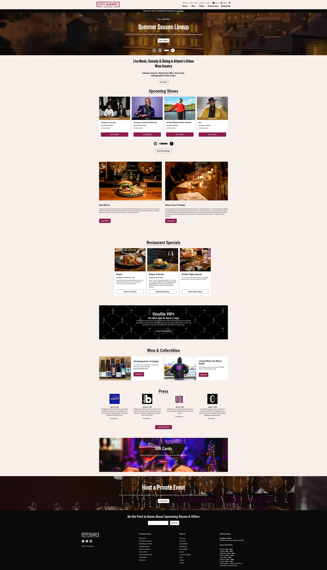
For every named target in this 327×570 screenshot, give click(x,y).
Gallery (181, 560)
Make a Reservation (163, 292)
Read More (113, 418)
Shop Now (138, 374)
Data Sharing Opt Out (145, 554)
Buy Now (204, 375)
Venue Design (183, 549)
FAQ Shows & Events (145, 541)
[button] (185, 6)
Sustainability (183, 544)
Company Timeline (185, 554)
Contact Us (142, 560)
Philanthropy (183, 546)
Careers (181, 563)
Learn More (180, 11)
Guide (191, 3)
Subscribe (174, 523)
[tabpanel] (163, 34)
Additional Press (163, 427)
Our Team (182, 541)
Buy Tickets (163, 40)
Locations (208, 3)
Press (181, 557)
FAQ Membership (144, 546)
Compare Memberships (163, 331)
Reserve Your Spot (130, 292)
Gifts (196, 3)
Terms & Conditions (145, 549)
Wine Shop (185, 3)
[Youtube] (91, 541)
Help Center (142, 538)
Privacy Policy (143, 552)
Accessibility (143, 557)
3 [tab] (167, 50)
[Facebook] (83, 541)
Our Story (201, 3)
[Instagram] (87, 541)
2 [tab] (166, 50)
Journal (181, 552)
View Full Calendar (163, 151)
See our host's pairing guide (141, 368)
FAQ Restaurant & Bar (145, 544)
